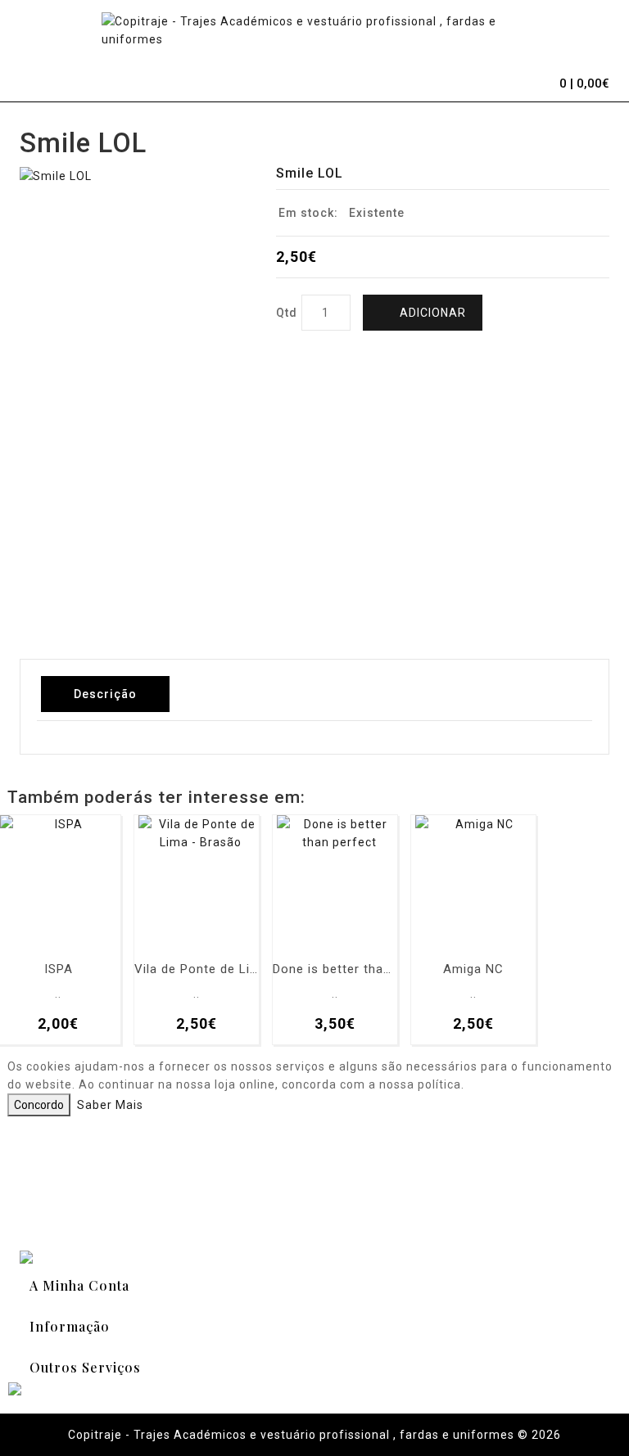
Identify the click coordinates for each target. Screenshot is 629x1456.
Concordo (39, 1104)
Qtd (286, 312)
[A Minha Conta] (502, 81)
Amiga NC (473, 969)
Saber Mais (110, 1104)
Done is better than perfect (335, 969)
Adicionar (433, 312)
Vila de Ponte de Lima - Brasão (196, 969)
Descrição (105, 694)
